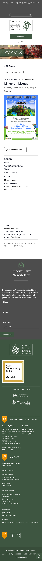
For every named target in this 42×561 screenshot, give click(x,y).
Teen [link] (27, 186)
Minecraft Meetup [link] (10, 180)
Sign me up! (7, 334)
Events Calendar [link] (18, 186)
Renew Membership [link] (28, 431)
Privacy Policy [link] (12, 551)
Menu (22, 42)
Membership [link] (21, 36)
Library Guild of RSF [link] (12, 228)
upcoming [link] (8, 189)
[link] (39, 556)
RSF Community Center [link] (9, 436)
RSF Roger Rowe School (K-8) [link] (11, 444)
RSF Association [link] (7, 434)
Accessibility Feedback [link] (12, 554)
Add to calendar (15, 149)
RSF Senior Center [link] (8, 438)
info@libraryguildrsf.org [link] (29, 3)
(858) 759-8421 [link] (6, 485)
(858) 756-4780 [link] (10, 3)
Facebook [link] (12, 535)
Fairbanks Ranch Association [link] (11, 431)
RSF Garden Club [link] (7, 450)
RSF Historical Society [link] (9, 441)
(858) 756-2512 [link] (6, 513)
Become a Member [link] (28, 429)
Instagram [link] (18, 535)
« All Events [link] (9, 66)
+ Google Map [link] (15, 237)
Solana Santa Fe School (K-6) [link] (11, 447)
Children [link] (7, 186)
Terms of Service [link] (27, 551)
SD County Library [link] (27, 434)
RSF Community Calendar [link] (10, 429)
